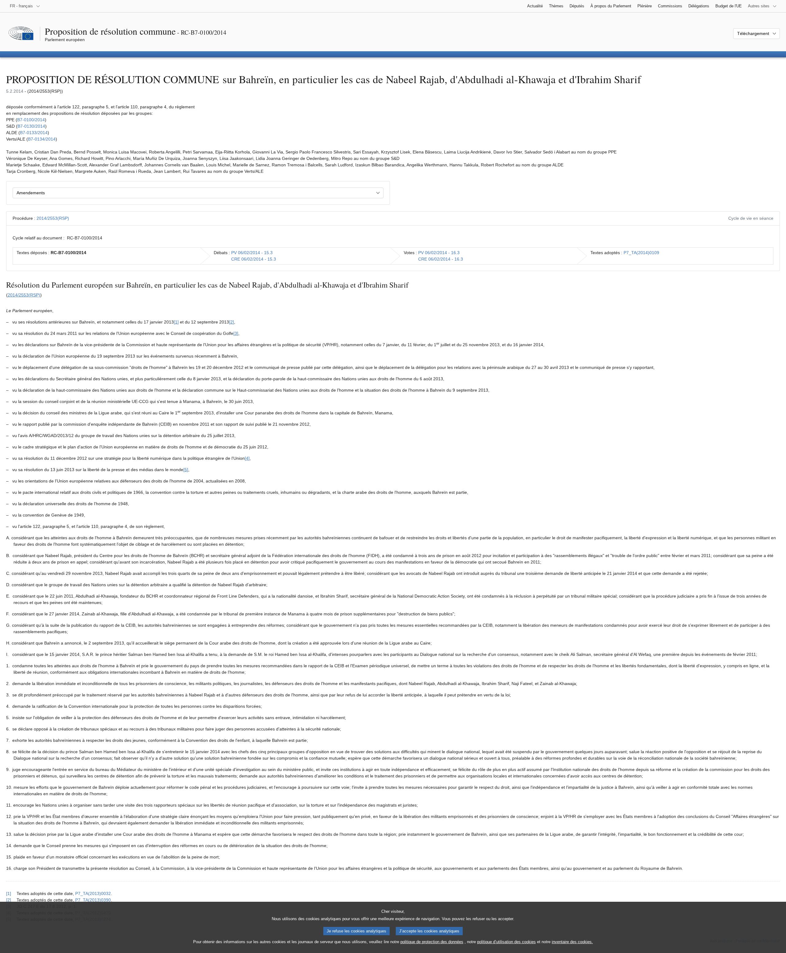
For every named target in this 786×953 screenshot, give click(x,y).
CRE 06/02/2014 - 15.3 (253, 259)
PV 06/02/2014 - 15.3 (252, 252)
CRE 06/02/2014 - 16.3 (440, 259)
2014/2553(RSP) (53, 218)
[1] (176, 322)
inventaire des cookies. (572, 941)
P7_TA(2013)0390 (93, 899)
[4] (247, 458)
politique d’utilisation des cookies (506, 941)
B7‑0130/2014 (31, 126)
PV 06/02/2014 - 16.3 (439, 252)
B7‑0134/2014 (42, 139)
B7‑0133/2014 (34, 132)
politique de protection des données (431, 941)
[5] (185, 469)
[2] (231, 322)
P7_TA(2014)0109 (641, 252)
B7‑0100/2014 (31, 119)
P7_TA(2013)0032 (93, 893)
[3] (235, 333)
